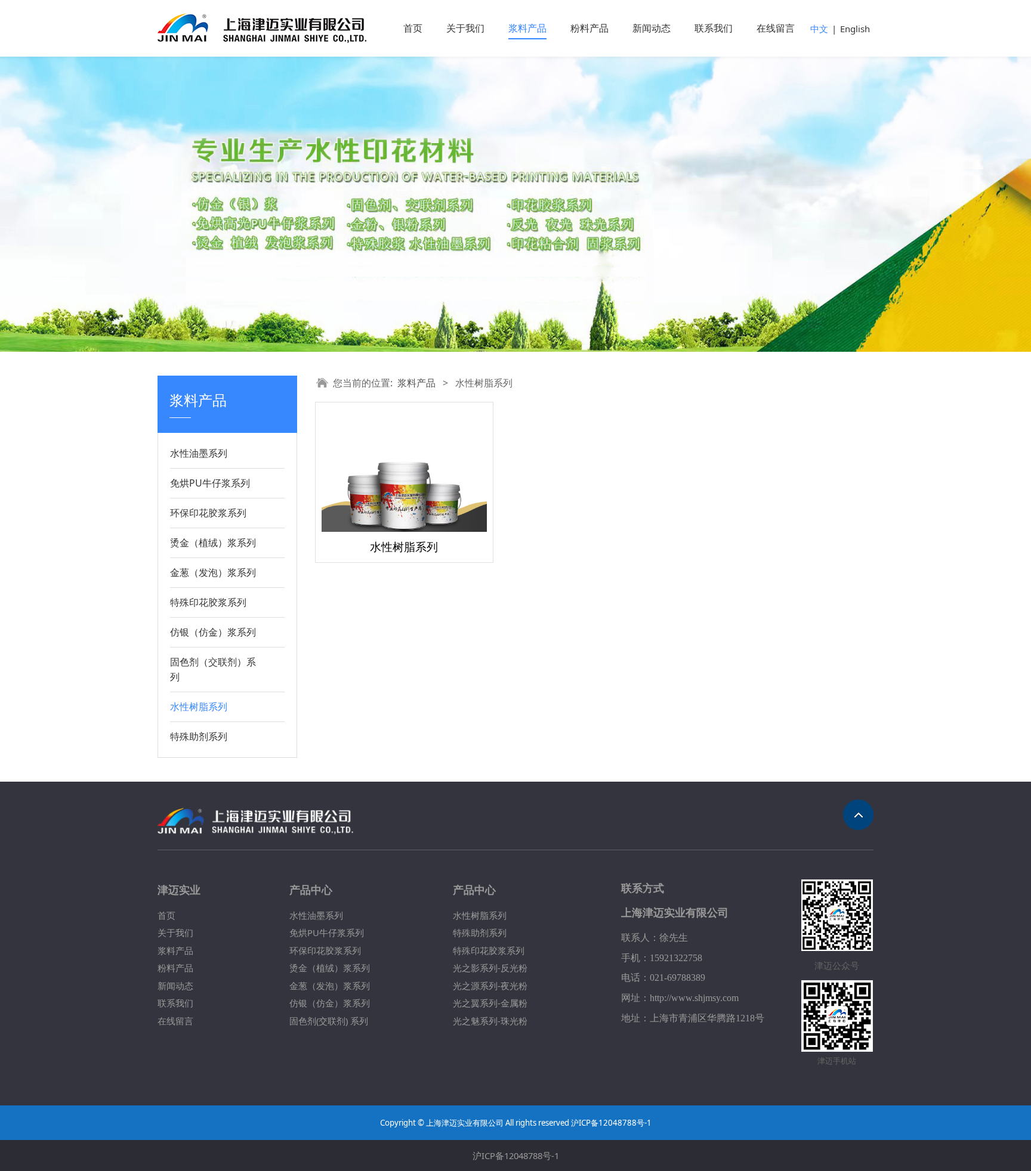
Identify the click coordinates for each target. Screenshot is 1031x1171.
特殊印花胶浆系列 (208, 602)
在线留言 (776, 28)
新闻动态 (651, 28)
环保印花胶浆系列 (208, 512)
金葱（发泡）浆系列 (213, 572)
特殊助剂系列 (198, 736)
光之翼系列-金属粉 (490, 1003)
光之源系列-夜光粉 (490, 986)
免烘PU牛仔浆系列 (210, 483)
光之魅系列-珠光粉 (490, 1021)
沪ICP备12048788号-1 (516, 1155)
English (855, 29)
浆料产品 (527, 28)
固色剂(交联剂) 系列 (328, 1021)
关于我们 (465, 28)
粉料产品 (589, 28)
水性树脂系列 (198, 706)
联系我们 (713, 28)
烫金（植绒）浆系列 (213, 542)
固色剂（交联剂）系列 (213, 669)
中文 (819, 29)
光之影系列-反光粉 (490, 968)
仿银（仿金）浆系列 (213, 632)
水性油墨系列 (198, 453)
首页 (412, 28)
